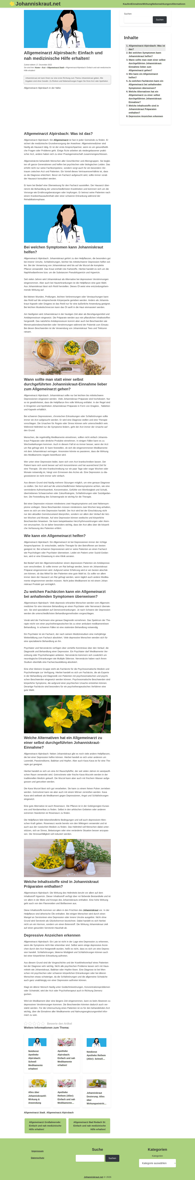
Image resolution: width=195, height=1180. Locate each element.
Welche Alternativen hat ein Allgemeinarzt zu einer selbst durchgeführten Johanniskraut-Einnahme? (145, 96)
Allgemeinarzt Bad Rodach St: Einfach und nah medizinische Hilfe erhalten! (89, 1126)
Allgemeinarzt (61, 140)
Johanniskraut (90, 910)
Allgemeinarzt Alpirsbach (60, 1112)
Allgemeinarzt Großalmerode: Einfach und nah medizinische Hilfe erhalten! (45, 1126)
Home (37, 68)
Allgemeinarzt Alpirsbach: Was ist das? (147, 47)
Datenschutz (37, 1158)
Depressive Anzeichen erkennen (146, 116)
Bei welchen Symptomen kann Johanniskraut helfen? (145, 54)
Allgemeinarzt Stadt (55, 68)
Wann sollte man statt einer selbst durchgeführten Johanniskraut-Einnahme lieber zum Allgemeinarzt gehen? (147, 65)
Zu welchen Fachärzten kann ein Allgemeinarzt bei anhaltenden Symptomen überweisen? (146, 84)
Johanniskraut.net (38, 4)
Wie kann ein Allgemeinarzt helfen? (143, 76)
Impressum (37, 1151)
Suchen (128, 14)
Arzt (43, 68)
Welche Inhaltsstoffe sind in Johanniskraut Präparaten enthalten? (144, 109)
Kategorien (157, 1156)
